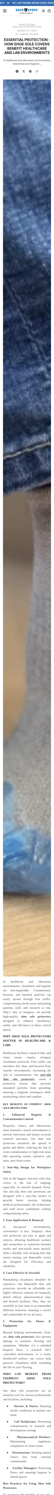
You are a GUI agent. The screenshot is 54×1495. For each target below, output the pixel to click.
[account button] (43, 11)
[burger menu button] (5, 11)
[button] (49, 11)
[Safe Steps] (27, 11)
